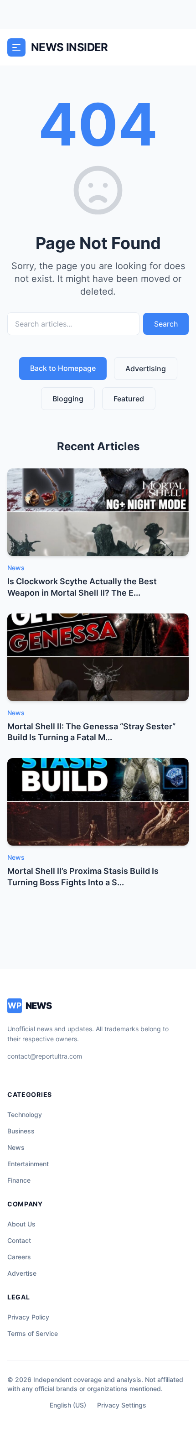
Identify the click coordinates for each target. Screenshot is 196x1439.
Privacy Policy (28, 1317)
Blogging (67, 398)
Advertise (21, 1273)
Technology (24, 1114)
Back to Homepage (63, 368)
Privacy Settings (121, 1405)
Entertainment (28, 1164)
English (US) (68, 1405)
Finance (19, 1180)
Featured (128, 398)
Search (166, 323)
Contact (19, 1240)
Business (21, 1131)
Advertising (145, 368)
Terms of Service (32, 1333)
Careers (19, 1257)
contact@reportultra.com (44, 1056)
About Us (21, 1224)
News (16, 1147)
